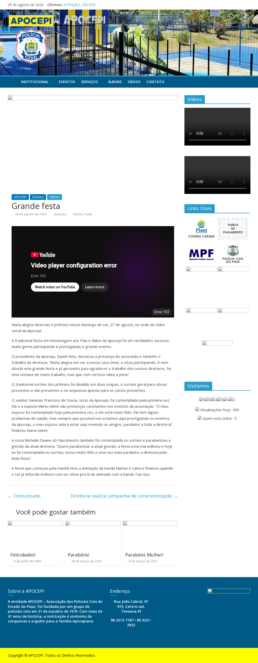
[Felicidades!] (35, 524)
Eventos (67, 81)
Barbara (60, 214)
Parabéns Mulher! (144, 555)
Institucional (34, 81)
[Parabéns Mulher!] (150, 524)
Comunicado (24, 496)
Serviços (89, 81)
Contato (155, 81)
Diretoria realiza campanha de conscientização (124, 496)
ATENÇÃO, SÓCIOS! (79, 4)
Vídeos (134, 81)
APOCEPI (20, 197)
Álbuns (115, 81)
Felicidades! (22, 555)
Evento (78, 214)
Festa (88, 214)
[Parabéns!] (93, 524)
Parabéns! (78, 555)
